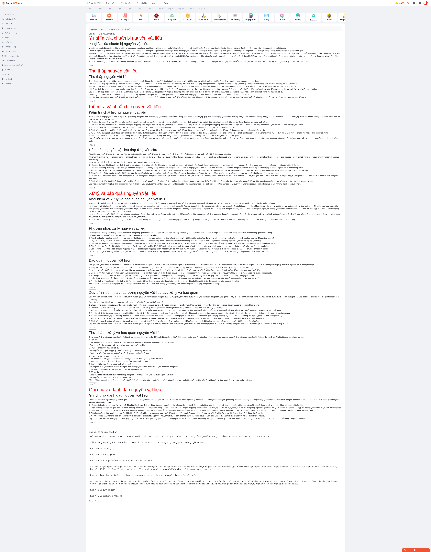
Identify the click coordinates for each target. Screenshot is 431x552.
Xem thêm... (94, 501)
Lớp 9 (170, 9)
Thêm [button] (166, 3)
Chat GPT (8, 24)
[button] (426, 3)
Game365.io (142, 3)
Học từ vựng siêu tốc (11, 56)
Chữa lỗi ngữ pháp (10, 33)
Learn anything (96, 29)
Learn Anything (10, 51)
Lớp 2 (100, 9)
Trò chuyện (110, 3)
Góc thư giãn (126, 3)
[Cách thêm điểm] (403, 3)
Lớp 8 (160, 9)
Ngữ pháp (8, 42)
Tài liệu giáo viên (10, 28)
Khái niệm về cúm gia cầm (102, 490)
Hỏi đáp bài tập (10, 19)
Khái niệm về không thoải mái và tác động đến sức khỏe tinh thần (121, 460)
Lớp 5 (130, 9)
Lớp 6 (140, 9)
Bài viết (7, 37)
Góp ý (154, 3)
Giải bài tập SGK (94, 3)
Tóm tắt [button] (92, 65)
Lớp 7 (150, 9)
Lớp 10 (181, 9)
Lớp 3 (110, 9)
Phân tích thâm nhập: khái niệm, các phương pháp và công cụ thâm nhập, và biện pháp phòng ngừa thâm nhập (143, 475)
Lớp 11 (191, 9)
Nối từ (7, 74)
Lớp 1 (90, 9)
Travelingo (9, 70)
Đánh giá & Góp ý (11, 47)
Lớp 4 (120, 9)
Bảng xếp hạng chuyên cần (14, 65)
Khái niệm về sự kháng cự (102, 448)
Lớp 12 (202, 9)
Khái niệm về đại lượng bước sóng (106, 496)
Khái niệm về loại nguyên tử (103, 454)
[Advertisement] (388, 28)
